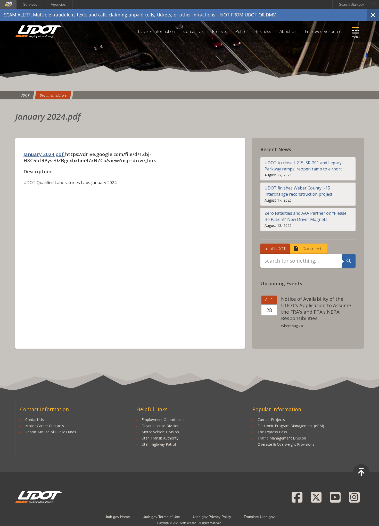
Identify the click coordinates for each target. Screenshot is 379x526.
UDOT (39, 31)
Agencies (58, 4)
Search (349, 261)
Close (373, 15)
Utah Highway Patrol (159, 444)
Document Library (53, 95)
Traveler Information (156, 31)
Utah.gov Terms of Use (161, 517)
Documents (313, 249)
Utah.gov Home (117, 517)
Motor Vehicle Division (160, 431)
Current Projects (271, 419)
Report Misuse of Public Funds (50, 431)
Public (240, 31)
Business (262, 31)
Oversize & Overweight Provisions (286, 444)
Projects (219, 31)
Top (361, 472)
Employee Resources (324, 31)
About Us (287, 31)
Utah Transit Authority (160, 438)
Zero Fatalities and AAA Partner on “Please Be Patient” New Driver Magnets (306, 216)
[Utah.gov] (8, 4)
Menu (356, 37)
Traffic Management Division (282, 438)
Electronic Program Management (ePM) (291, 425)
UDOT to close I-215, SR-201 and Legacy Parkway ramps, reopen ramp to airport (303, 166)
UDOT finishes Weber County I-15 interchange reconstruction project (298, 191)
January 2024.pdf (44, 154)
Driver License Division (160, 425)
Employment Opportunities (164, 419)
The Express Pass (272, 431)
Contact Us (193, 31)
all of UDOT (275, 249)
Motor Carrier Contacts (44, 425)
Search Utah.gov (351, 4)
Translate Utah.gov (259, 517)
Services (30, 4)
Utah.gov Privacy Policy (212, 517)
